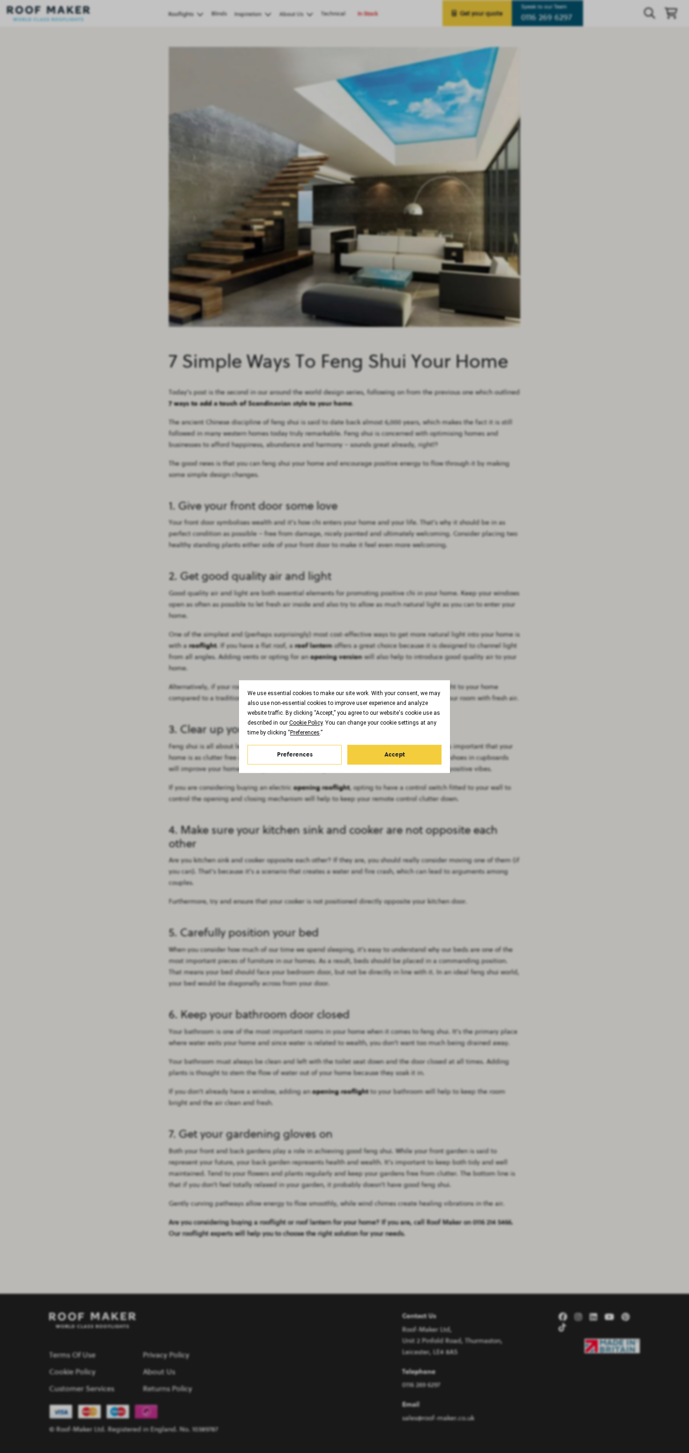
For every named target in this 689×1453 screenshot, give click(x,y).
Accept (394, 754)
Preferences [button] (305, 732)
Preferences (295, 754)
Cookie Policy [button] (305, 722)
